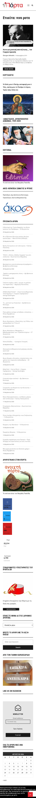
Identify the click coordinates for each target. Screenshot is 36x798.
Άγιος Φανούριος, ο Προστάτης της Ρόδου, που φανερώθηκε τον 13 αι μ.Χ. (18, 322)
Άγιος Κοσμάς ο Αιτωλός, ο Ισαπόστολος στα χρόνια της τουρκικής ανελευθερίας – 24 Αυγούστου (17, 360)
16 (31, 766)
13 (18, 766)
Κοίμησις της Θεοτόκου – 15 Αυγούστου (16, 424)
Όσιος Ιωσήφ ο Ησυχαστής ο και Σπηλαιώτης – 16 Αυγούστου (17, 416)
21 (22, 769)
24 (5, 773)
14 (22, 766)
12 (13, 766)
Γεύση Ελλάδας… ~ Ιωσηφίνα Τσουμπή (15, 341)
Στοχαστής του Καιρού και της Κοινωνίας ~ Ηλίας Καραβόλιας (17, 388)
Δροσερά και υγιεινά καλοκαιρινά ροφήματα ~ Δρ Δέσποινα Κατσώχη (18, 265)
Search (18, 647)
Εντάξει (3, 797)
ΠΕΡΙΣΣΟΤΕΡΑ (11, 609)
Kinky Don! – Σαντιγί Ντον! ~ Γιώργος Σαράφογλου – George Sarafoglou (14, 370)
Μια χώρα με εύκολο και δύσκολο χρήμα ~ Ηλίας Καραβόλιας (16, 449)
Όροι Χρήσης (18, 729)
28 (22, 773)
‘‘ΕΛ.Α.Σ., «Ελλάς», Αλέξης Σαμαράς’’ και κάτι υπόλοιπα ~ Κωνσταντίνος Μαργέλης (17, 256)
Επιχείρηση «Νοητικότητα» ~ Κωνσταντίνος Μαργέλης (17, 407)
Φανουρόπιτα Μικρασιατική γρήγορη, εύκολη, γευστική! (17, 350)
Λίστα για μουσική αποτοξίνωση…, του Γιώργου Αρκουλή (17, 51)
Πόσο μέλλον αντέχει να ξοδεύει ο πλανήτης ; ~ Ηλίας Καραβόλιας (18, 313)
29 (26, 773)
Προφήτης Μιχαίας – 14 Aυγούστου (14, 432)
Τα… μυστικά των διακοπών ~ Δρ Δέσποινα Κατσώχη (16, 303)
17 (5, 769)
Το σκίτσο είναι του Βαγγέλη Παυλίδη (16, 183)
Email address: (18, 718)
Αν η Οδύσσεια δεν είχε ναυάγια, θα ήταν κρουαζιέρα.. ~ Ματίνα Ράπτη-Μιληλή (16, 237)
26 (13, 773)
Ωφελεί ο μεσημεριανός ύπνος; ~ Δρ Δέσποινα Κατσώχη (18, 274)
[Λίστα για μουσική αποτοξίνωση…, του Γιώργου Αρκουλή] (18, 36)
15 (26, 766)
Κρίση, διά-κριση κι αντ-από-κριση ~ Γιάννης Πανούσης (17, 246)
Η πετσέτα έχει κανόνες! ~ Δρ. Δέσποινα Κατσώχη (15, 379)
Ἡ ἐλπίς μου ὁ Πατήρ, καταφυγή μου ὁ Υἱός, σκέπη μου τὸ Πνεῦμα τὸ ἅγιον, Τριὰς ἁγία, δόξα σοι (17, 87)
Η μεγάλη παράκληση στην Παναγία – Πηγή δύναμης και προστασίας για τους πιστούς (16, 440)
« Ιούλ (5, 780)
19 (13, 769)
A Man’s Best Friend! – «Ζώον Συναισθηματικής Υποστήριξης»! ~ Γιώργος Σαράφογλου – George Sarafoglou (18, 293)
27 (18, 773)
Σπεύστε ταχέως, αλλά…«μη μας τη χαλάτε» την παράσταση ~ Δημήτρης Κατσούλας (17, 283)
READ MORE (9, 69)
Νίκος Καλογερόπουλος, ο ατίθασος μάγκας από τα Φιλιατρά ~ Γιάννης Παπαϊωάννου (17, 397)
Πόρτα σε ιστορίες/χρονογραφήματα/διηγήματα (19, 42)
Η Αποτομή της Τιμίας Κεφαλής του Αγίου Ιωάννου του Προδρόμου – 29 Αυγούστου (16, 228)
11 (9, 766)
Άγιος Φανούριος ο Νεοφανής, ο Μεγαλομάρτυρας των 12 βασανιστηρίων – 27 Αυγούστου (17, 332)
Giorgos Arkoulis (8, 55)
